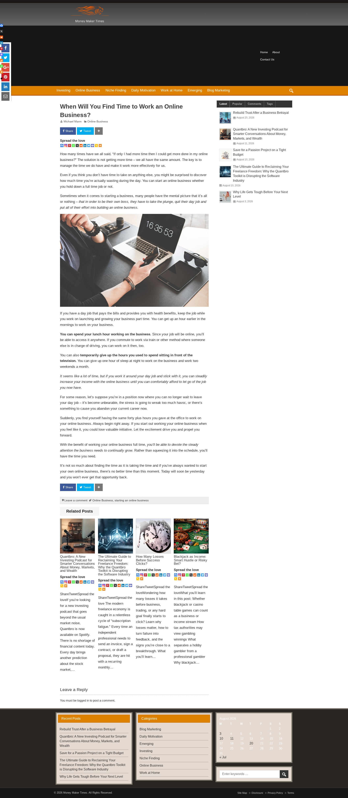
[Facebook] (61, 145)
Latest (223, 103)
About (276, 52)
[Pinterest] (69, 145)
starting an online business (132, 500)
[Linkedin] (84, 145)
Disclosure (257, 793)
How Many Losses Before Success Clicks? (150, 560)
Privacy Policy (275, 793)
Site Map (242, 793)
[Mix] (1, 60)
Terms (290, 793)
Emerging (195, 90)
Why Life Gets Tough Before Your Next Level (91, 776)
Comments (254, 103)
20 (251, 743)
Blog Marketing (218, 90)
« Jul (223, 757)
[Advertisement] (156, 56)
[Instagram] (65, 145)
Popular (237, 103)
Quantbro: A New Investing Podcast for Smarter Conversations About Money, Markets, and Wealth (77, 563)
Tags (270, 103)
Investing (63, 90)
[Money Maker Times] (89, 7)
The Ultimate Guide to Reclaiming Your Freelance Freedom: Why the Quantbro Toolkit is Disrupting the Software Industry (114, 565)
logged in (83, 700)
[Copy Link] (96, 145)
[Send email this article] (5, 96)
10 (221, 738)
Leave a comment (75, 500)
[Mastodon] (1, 54)
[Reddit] (81, 145)
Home (264, 52)
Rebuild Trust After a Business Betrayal (261, 112)
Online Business (88, 90)
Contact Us (267, 59)
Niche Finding (116, 90)
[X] (77, 145)
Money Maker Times (75, 792)
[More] (100, 145)
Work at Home (171, 90)
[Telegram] (88, 145)
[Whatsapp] (73, 145)
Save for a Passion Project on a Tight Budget (91, 753)
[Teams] (92, 145)
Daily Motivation (143, 90)
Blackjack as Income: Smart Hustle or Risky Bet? (190, 560)
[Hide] (1, 78)
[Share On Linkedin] (5, 86)
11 (232, 738)
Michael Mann (73, 121)
